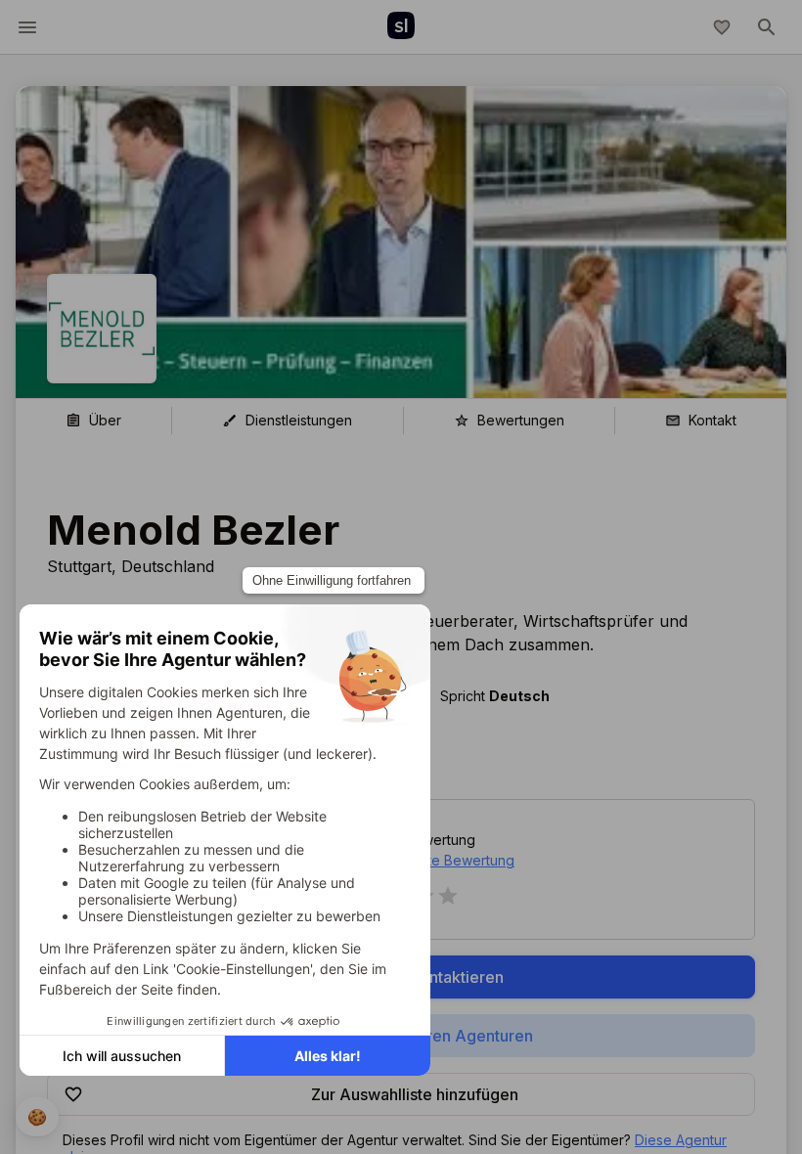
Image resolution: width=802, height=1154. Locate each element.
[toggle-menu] (27, 27)
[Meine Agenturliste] (722, 27)
